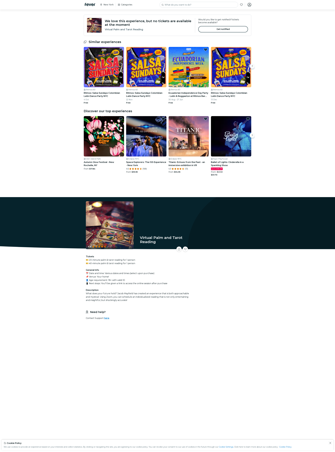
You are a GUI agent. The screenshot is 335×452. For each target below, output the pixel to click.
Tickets (222, 247)
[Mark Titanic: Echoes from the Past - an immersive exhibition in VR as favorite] (205, 119)
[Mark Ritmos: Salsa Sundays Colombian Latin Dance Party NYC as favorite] (120, 49)
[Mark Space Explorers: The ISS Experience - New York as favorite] (163, 119)
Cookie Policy (285, 447)
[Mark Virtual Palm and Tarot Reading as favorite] (185, 249)
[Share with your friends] (179, 249)
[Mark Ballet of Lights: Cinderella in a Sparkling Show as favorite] (248, 119)
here (106, 318)
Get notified (223, 29)
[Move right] (252, 66)
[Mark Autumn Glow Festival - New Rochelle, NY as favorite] (120, 119)
